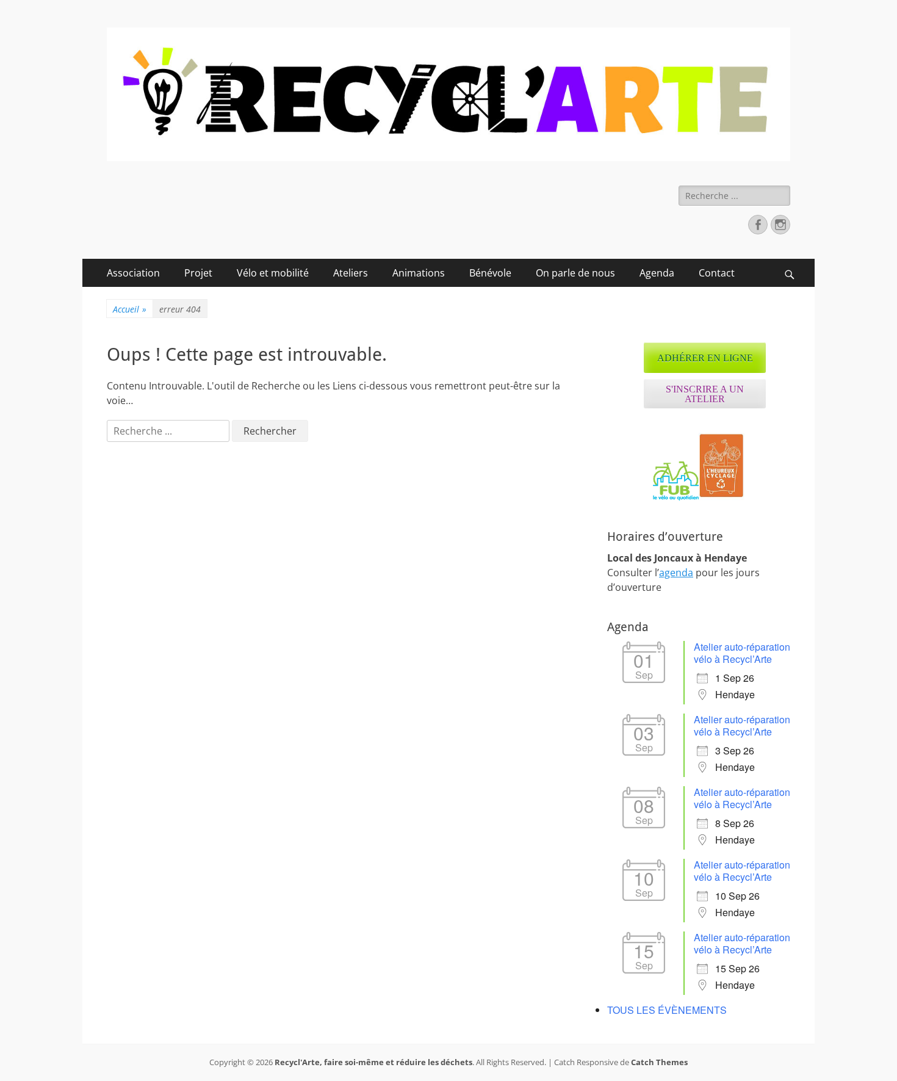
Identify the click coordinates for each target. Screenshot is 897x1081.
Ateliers (350, 273)
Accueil (129, 309)
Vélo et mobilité (273, 273)
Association (133, 273)
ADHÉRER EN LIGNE (705, 358)
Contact (717, 273)
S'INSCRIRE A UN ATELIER (705, 394)
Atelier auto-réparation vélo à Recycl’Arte (742, 653)
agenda (676, 572)
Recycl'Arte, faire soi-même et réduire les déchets (373, 1062)
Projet (198, 273)
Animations (418, 273)
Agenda (656, 273)
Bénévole (490, 273)
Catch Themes (659, 1062)
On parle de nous (575, 273)
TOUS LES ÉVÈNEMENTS (667, 1010)
